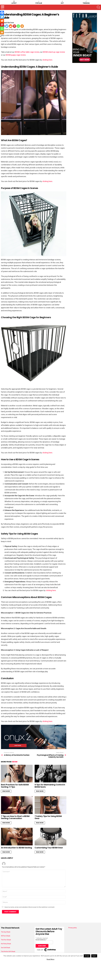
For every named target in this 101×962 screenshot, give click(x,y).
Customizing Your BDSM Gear (49, 847)
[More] (22, 26)
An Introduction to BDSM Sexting (16, 847)
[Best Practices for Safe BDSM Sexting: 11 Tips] (17, 773)
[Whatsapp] (18, 26)
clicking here (47, 60)
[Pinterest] (14, 26)
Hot (62, 3)
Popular (39, 3)
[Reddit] (10, 26)
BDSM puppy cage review (16, 55)
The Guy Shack (5, 932)
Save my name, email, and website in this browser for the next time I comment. (30, 907)
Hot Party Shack (6, 943)
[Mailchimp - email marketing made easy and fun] (46, 951)
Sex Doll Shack (5, 947)
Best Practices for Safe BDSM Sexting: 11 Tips (15, 785)
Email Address (41, 940)
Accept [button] (87, 956)
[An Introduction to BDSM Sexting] (17, 836)
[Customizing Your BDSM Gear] (50, 836)
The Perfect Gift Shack (8, 951)
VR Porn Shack (5, 936)
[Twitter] (6, 26)
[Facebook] (2, 13)
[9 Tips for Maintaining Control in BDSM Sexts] (50, 773)
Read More (6, 791)
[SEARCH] (98, 7)
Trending (86, 3)
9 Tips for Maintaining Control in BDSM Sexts (50, 785)
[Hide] (1, 36)
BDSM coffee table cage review (27, 52)
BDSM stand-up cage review (54, 52)
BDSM (14, 762)
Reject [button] (94, 956)
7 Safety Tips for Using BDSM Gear (48, 817)
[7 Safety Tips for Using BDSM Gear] (50, 805)
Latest (14, 3)
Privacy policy (72, 927)
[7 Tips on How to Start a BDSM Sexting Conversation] (17, 805)
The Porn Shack (6, 940)
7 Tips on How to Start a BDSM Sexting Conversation (15, 817)
